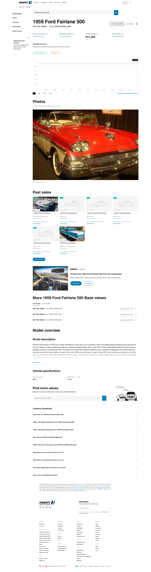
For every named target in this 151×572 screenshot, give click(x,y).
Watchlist (28, 6)
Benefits (79, 530)
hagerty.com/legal (78, 487)
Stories (59, 538)
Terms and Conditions (83, 513)
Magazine (79, 534)
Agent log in (42, 560)
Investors (97, 538)
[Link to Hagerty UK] (46, 566)
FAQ (96, 546)
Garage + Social (61, 546)
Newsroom (97, 534)
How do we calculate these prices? (127, 93)
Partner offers (80, 532)
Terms (96, 550)
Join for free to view (38, 36)
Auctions (60, 524)
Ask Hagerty (79, 528)
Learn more (88, 283)
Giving (96, 540)
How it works (61, 530)
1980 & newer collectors (44, 532)
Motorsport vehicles (43, 542)
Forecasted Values (102, 485)
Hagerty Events (80, 550)
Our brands (98, 530)
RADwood (79, 560)
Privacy (97, 548)
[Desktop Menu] (130, 2)
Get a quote (76, 283)
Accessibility (90, 566)
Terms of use (107, 566)
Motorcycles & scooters (44, 540)
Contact (97, 536)
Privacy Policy (105, 511)
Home (96, 524)
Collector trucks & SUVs (44, 536)
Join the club (79, 524)
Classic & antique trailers (45, 538)
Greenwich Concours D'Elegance (84, 556)
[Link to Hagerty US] (40, 566)
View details (37, 223)
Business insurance (43, 548)
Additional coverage (43, 552)
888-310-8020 (80, 544)
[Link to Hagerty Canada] (43, 566)
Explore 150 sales (39, 259)
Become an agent (43, 558)
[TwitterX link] (43, 507)
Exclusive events (80, 536)
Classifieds (60, 526)
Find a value (21, 6)
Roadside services (81, 542)
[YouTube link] (49, 507)
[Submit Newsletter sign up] (110, 508)
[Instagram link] (46, 507)
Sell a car (60, 528)
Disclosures (96, 566)
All (58, 540)
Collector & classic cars (44, 534)
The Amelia (79, 552)
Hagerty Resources (62, 548)
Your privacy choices (82, 566)
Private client (42, 546)
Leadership (98, 528)
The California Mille (81, 554)
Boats (40, 544)
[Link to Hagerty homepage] (47, 503)
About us (97, 526)
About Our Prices (79, 484)
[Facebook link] (40, 507)
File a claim (41, 526)
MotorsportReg (61, 550)
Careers (97, 532)
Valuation (79, 526)
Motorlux (79, 558)
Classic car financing (44, 550)
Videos (59, 536)
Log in (125, 2)
